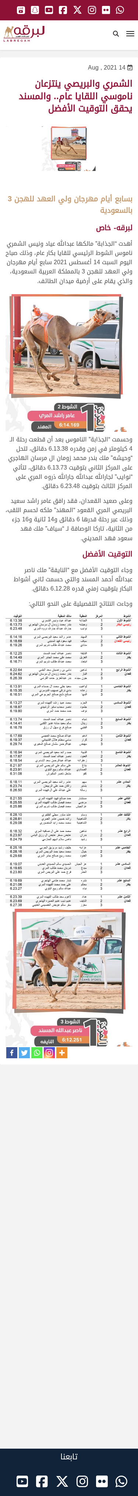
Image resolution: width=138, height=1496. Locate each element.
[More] (61, 1052)
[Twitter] (24, 1052)
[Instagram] (49, 1052)
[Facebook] (11, 1052)
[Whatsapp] (36, 1052)
